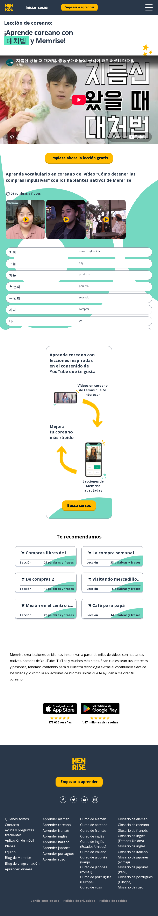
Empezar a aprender (79, 7)
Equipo (10, 852)
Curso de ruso (91, 887)
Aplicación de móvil (19, 840)
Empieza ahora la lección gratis (79, 157)
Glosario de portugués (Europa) (135, 879)
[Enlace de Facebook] (63, 799)
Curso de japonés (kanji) (93, 859)
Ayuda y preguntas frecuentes (19, 832)
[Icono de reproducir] (26, 219)
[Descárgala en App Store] (60, 708)
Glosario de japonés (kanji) (133, 869)
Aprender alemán (56, 819)
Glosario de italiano (133, 852)
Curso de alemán (93, 819)
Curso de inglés (92, 836)
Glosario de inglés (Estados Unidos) (131, 838)
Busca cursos (79, 505)
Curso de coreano (94, 824)
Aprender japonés (56, 848)
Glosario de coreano (133, 824)
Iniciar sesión (38, 7)
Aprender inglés (55, 836)
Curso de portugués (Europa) (95, 879)
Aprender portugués (58, 853)
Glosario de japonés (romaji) (133, 859)
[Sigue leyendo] (149, 7)
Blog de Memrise (18, 857)
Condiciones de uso (45, 901)
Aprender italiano (56, 842)
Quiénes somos (17, 819)
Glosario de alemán (133, 819)
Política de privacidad (79, 901)
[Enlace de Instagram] (95, 799)
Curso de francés (93, 830)
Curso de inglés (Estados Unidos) (93, 844)
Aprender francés (56, 830)
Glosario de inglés (131, 846)
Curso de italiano (93, 852)
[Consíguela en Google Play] (100, 708)
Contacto (12, 824)
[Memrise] (9, 7)
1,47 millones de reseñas (100, 722)
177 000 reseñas (60, 722)
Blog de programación (22, 863)
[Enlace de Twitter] (73, 799)
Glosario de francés (133, 830)
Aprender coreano (57, 824)
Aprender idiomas (18, 869)
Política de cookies (113, 901)
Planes (10, 846)
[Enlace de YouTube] (84, 799)
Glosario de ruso (130, 887)
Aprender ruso (54, 859)
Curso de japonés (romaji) (93, 869)
